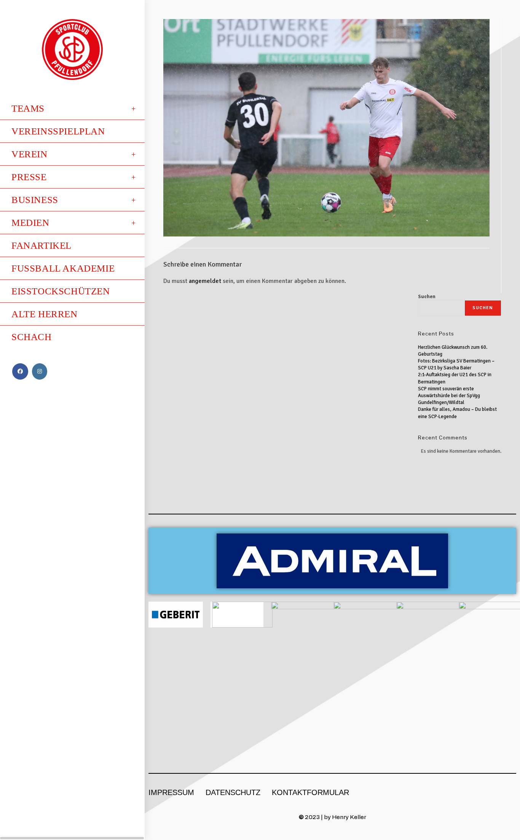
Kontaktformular (310, 792)
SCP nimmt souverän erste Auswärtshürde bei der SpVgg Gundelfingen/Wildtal (449, 396)
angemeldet (205, 281)
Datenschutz (233, 792)
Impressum (171, 792)
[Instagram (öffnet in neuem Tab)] (39, 371)
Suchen (426, 297)
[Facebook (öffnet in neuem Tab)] (20, 371)
